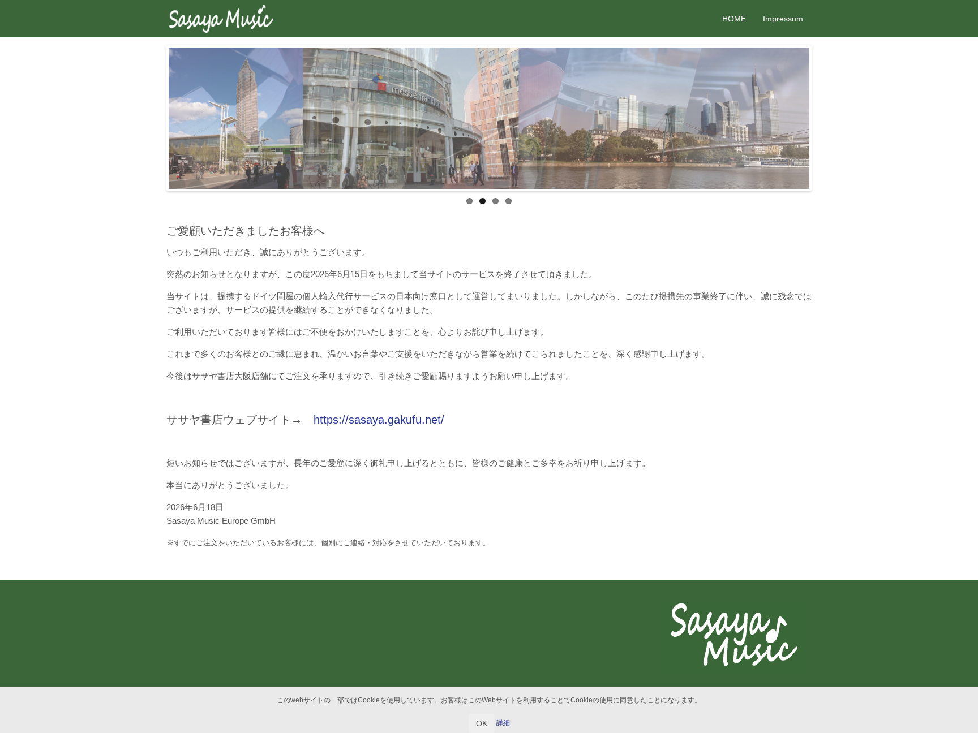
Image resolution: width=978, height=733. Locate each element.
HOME (734, 18)
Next (826, 118)
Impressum (783, 18)
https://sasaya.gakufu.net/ (379, 419)
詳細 (503, 723)
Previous (151, 118)
